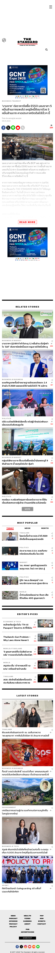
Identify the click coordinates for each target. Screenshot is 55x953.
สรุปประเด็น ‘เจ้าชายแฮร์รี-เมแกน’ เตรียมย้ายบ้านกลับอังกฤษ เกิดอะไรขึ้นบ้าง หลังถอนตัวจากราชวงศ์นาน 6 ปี (16, 667)
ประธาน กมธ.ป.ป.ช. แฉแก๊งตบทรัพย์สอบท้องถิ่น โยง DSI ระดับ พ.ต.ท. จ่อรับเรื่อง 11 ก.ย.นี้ (33, 552)
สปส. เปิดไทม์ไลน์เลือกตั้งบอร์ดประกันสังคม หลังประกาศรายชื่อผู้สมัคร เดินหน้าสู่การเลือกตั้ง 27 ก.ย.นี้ (17, 681)
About (27, 924)
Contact (42, 924)
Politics (6, 418)
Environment (9, 807)
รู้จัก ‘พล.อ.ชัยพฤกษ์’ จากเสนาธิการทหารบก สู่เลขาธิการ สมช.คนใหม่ (33, 582)
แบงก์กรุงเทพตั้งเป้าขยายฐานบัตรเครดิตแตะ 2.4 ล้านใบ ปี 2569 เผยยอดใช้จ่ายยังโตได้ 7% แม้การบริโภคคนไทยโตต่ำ (24, 384)
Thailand (24, 533)
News (13, 915)
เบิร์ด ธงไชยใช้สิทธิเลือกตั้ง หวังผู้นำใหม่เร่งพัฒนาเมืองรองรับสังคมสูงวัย (25, 423)
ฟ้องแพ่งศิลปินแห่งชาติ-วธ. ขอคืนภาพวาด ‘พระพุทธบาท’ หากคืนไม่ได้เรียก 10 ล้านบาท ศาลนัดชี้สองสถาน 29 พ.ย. (25, 734)
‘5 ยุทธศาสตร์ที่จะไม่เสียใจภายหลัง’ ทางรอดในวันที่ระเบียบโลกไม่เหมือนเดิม (17, 653)
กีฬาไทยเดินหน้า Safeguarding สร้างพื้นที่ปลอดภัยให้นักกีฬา (21, 890)
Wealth (27, 915)
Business (6, 101)
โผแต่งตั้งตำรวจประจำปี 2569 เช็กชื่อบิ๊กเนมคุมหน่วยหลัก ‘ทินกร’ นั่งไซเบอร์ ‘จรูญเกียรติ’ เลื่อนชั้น (33, 537)
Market (17, 101)
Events (41, 921)
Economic (8, 621)
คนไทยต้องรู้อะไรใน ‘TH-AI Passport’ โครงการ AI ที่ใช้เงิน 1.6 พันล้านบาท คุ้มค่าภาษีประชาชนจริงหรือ (17, 626)
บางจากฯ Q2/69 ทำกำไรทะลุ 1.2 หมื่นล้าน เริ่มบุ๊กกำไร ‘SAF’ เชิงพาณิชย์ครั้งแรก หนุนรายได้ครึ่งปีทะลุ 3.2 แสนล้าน (25, 345)
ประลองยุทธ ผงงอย (13, 118)
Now (42, 918)
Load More (27, 898)
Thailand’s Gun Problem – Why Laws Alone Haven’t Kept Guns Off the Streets (17, 638)
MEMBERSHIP (27, 938)
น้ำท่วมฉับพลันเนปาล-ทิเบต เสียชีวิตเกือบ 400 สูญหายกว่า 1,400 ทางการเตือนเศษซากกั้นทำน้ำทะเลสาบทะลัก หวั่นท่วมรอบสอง (33, 596)
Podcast (13, 918)
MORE (27, 509)
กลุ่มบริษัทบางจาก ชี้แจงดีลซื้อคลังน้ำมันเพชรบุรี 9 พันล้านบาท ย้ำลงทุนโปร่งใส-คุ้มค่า (25, 462)
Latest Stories (27, 695)
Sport (5, 885)
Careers (27, 921)
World (22, 592)
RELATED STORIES (27, 306)
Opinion (13, 921)
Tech (18, 621)
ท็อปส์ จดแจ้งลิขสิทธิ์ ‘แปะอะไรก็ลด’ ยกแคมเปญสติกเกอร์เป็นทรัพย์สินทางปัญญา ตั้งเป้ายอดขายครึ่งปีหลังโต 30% (25, 773)
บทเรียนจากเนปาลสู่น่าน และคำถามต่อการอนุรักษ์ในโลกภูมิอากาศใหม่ (25, 812)
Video (27, 918)
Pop (42, 915)
